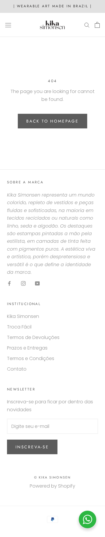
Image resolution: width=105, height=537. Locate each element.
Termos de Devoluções (33, 337)
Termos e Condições (30, 358)
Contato (17, 369)
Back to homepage (52, 121)
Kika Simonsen (23, 316)
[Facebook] (9, 283)
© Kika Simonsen (52, 477)
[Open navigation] (8, 25)
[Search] (87, 24)
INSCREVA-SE (32, 447)
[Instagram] (23, 283)
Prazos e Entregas (27, 348)
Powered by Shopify (52, 486)
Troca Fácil (19, 326)
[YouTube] (37, 283)
